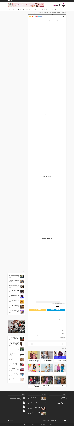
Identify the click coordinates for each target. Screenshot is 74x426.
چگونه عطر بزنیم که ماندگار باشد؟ (14, 280)
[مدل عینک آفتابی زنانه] (43, 408)
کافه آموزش (25, 9)
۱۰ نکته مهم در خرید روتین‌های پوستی (14, 358)
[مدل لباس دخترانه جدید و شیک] (60, 380)
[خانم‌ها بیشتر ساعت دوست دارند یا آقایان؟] (22, 307)
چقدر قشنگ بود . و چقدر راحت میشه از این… (15, 407)
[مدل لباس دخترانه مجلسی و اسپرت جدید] (47, 368)
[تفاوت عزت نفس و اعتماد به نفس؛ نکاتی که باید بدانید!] (22, 374)
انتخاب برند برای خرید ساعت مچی (35, 402)
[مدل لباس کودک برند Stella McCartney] (34, 368)
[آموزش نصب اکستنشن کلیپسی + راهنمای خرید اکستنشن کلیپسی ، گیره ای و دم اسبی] (22, 344)
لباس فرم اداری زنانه (62, 402)
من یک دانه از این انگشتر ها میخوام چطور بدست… (15, 399)
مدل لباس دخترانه (57, 301)
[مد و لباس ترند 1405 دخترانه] (60, 355)
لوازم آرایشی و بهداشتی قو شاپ (61, 403)
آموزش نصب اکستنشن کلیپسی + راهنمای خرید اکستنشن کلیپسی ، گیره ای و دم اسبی (14, 343)
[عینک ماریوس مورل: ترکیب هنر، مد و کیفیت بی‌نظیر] (22, 364)
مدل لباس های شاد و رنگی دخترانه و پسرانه (60, 374)
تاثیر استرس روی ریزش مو (15, 300)
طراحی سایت (63, 399)
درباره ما (65, 0)
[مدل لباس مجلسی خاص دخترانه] (47, 380)
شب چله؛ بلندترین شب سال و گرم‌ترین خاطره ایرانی (15, 338)
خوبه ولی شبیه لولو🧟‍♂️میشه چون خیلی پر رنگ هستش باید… (15, 411)
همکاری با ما (59, 0)
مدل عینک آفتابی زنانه (37, 407)
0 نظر (29, 13)
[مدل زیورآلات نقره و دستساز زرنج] (43, 413)
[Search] (8, 9)
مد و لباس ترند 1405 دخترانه (62, 360)
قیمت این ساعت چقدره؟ (17, 403)
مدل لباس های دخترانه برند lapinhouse (35, 386)
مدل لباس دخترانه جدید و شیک (61, 385)
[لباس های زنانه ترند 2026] (22, 291)
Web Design (63, 397)
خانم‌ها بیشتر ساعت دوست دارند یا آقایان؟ (14, 306)
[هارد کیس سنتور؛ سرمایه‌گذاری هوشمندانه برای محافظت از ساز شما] (22, 354)
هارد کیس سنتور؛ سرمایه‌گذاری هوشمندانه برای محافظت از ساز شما (14, 354)
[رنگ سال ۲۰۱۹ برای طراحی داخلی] (43, 398)
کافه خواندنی (45, 9)
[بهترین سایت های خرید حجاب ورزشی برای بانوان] (22, 276)
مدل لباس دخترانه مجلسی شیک (49, 301)
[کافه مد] (58, 5)
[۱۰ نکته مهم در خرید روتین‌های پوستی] (22, 359)
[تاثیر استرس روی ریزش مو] (22, 301)
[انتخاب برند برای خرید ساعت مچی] (43, 402)
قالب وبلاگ (63, 401)
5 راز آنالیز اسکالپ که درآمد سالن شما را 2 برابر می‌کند (14, 286)
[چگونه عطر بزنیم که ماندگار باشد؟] (22, 281)
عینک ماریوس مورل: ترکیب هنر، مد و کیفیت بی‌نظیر (14, 364)
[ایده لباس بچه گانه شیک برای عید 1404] (47, 355)
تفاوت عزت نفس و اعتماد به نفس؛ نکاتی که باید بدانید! (14, 374)
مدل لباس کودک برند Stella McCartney (35, 374)
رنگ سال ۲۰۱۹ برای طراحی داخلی (35, 397)
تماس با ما (55, 0)
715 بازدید (18, 332)
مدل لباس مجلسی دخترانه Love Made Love (58, 303)
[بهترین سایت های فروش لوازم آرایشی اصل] (16, 326)
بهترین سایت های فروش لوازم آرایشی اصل (17, 330)
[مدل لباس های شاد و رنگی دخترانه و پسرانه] (60, 368)
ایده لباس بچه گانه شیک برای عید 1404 (47, 361)
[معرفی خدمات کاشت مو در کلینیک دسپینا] (22, 312)
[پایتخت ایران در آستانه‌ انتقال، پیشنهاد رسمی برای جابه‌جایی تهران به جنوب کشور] (22, 349)
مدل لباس (64, 9)
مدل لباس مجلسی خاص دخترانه (47, 385)
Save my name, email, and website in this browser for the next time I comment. (43, 335)
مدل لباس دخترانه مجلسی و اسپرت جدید (47, 374)
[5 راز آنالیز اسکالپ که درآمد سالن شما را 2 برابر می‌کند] (22, 286)
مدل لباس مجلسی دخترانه (40, 301)
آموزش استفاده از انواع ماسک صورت (14, 378)
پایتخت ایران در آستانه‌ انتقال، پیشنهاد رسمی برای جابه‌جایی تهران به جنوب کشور (14, 348)
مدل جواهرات (58, 9)
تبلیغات (63, 0)
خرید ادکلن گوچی (63, 398)
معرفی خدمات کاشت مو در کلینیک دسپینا (14, 311)
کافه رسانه (31, 9)
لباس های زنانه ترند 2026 (15, 290)
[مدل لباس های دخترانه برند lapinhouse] (34, 380)
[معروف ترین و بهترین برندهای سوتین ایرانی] (22, 369)
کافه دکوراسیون (19, 9)
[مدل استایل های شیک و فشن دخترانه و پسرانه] (34, 355)
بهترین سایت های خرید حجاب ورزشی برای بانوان (14, 276)
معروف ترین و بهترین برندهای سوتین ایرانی (14, 369)
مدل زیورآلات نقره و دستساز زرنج (36, 412)
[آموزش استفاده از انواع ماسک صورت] (22, 379)
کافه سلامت (12, 9)
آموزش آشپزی (38, 9)
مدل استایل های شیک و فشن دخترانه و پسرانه (34, 361)
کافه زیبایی (51, 9)
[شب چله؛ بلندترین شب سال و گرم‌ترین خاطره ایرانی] (22, 339)
